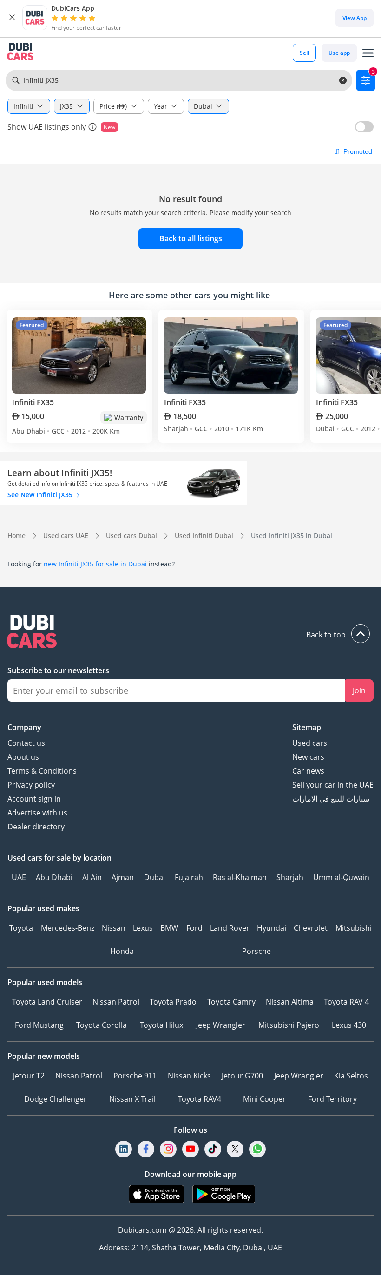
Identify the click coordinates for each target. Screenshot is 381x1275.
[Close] (12, 18)
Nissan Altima (290, 1002)
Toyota (21, 928)
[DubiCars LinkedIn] (123, 1149)
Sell (304, 53)
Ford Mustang (39, 1025)
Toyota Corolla (101, 1025)
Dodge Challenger (55, 1099)
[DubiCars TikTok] (213, 1149)
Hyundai (271, 928)
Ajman (123, 877)
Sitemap (306, 727)
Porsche (256, 951)
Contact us (26, 743)
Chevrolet (311, 928)
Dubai (154, 877)
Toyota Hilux (161, 1025)
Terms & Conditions (42, 771)
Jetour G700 (242, 1076)
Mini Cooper (264, 1099)
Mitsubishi (353, 928)
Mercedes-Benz (67, 928)
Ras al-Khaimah (240, 877)
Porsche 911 (135, 1076)
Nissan (113, 928)
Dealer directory (36, 827)
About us (23, 757)
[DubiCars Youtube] (190, 1149)
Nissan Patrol (115, 1002)
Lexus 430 (349, 1025)
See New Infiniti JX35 (40, 494)
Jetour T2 (29, 1076)
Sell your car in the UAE (333, 785)
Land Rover (230, 928)
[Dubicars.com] (190, 633)
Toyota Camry (231, 1002)
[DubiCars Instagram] (168, 1149)
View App (354, 18)
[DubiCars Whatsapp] (257, 1149)
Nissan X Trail (132, 1099)
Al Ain (92, 877)
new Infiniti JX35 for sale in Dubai (95, 563)
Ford (194, 928)
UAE (19, 877)
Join (359, 690)
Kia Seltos (351, 1076)
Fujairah (189, 877)
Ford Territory (332, 1099)
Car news (308, 771)
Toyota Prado (173, 1002)
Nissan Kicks (189, 1076)
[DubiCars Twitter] (235, 1149)
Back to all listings (190, 238)
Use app (339, 53)
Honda (122, 951)
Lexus (143, 928)
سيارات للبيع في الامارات (330, 799)
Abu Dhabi (54, 877)
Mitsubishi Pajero (288, 1025)
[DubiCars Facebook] (145, 1149)
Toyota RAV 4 (346, 1002)
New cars (308, 757)
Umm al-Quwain (341, 877)
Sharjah (289, 877)
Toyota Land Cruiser (47, 1002)
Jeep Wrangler (220, 1025)
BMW (169, 928)
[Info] (92, 126)
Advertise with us (37, 813)
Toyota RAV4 (199, 1099)
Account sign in (34, 799)
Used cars (309, 743)
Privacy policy (31, 785)
